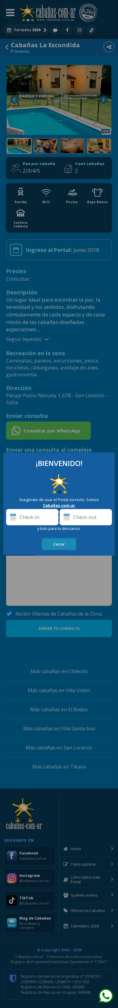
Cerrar (59, 544)
